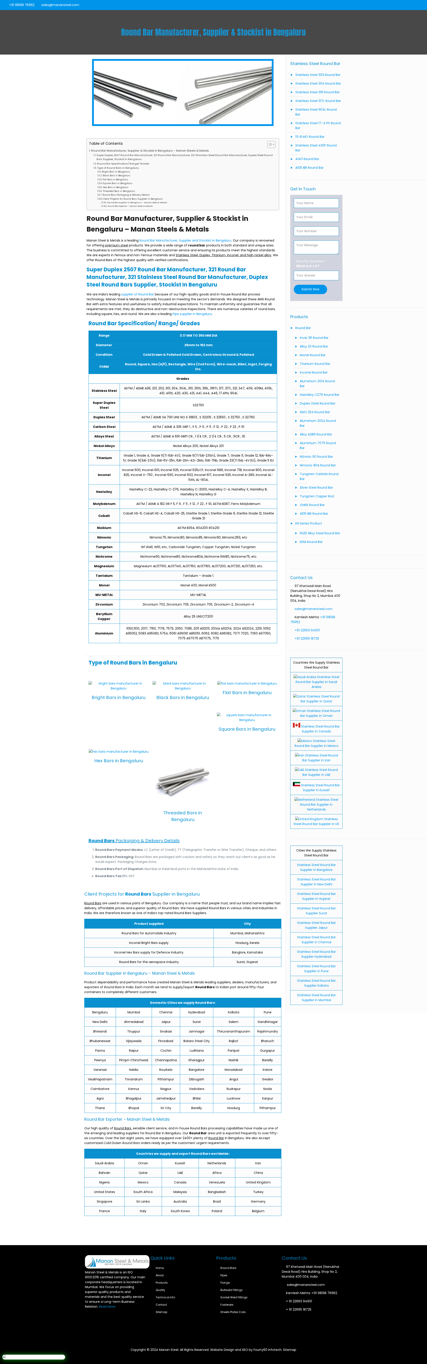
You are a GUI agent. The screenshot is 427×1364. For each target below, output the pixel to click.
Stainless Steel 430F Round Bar (316, 147)
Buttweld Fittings (231, 1290)
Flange (225, 1283)
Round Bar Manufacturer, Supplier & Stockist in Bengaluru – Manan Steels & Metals (150, 150)
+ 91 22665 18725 (298, 1309)
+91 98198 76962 (21, 5)
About (160, 1275)
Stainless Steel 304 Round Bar (318, 83)
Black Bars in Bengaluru (116, 175)
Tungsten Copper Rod (317, 496)
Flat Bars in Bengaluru (115, 179)
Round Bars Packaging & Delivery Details (126, 195)
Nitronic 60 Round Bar (316, 456)
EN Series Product (308, 523)
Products (162, 1283)
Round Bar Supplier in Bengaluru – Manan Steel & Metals (137, 202)
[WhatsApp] (396, 4)
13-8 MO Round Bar (309, 136)
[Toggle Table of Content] (269, 144)
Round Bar (303, 328)
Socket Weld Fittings (234, 1297)
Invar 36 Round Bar (314, 337)
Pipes (223, 1275)
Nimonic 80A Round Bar (318, 465)
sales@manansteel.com (60, 5)
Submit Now (310, 289)
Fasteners (227, 1305)
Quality (160, 1290)
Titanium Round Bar (315, 364)
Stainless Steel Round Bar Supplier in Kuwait (320, 787)
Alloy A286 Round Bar (316, 434)
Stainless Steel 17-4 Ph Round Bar (318, 125)
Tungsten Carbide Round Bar (319, 476)
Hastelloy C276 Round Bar (319, 394)
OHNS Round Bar (312, 505)
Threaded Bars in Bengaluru (119, 191)
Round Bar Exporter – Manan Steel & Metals (130, 206)
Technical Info (165, 1297)
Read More (107, 1306)
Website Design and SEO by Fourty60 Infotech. (246, 1350)
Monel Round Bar (313, 355)
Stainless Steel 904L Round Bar (316, 112)
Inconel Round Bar (314, 372)
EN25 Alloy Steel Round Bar (320, 533)
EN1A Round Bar (311, 542)
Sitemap (161, 1312)
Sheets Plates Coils (233, 1312)
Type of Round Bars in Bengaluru (118, 168)
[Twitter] (408, 4)
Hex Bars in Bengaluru (115, 187)
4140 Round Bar (307, 159)
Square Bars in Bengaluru (117, 183)
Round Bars (228, 1268)
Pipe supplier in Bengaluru (192, 314)
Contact (161, 1305)
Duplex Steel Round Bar (317, 403)
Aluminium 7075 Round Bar (318, 445)
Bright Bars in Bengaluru (116, 171)
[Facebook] (402, 4)
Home (160, 1268)
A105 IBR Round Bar (309, 167)
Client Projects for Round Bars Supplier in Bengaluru (133, 199)
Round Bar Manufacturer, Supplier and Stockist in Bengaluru (185, 240)
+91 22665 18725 (307, 638)
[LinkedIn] (414, 4)
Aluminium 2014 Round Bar (317, 383)
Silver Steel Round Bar (316, 487)
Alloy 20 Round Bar (314, 346)
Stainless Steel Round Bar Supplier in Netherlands (319, 804)
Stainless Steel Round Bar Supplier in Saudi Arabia (317, 682)
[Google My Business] (420, 4)
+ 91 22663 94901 (299, 1301)
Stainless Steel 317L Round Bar (318, 101)
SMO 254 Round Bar (315, 412)
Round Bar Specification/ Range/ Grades (123, 163)
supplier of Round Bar (137, 294)
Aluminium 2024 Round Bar (318, 423)
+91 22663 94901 (307, 630)
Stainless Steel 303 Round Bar (317, 75)
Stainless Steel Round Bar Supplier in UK (316, 821)
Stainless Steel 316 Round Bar (317, 92)
